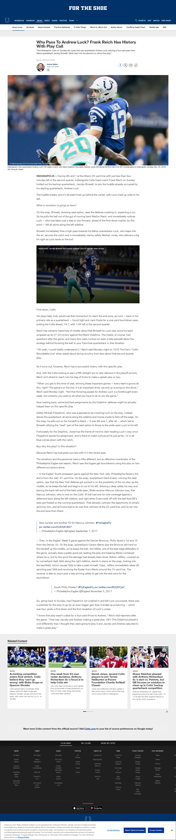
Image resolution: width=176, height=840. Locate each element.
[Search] (136, 20)
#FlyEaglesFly (103, 522)
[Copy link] (136, 65)
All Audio (58, 755)
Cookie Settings (113, 830)
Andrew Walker (52, 64)
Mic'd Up (37, 772)
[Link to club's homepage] (7, 20)
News (16, 751)
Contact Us (98, 755)
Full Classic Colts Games (37, 785)
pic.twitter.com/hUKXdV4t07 (55, 526)
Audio (58, 751)
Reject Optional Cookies (134, 830)
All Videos (37, 755)
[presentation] (167, 712)
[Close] (172, 830)
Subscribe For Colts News (16, 783)
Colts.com (90, 728)
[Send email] (131, 67)
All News (16, 755)
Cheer (78, 772)
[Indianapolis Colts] (88, 820)
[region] (88, 830)
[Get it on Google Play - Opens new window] (96, 809)
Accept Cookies (156, 830)
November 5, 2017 (101, 591)
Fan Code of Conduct (118, 770)
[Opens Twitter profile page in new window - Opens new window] (48, 69)
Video (37, 751)
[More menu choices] (77, 20)
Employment (97, 759)
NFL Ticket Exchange (137, 791)
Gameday (118, 783)
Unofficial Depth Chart (16, 774)
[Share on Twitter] (126, 67)
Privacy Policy (23, 837)
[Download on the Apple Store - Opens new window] (78, 808)
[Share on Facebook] (120, 67)
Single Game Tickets (137, 770)
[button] (88, 274)
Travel (78, 768)
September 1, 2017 (87, 530)
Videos (157, 759)
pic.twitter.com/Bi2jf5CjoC (109, 587)
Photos (78, 751)
